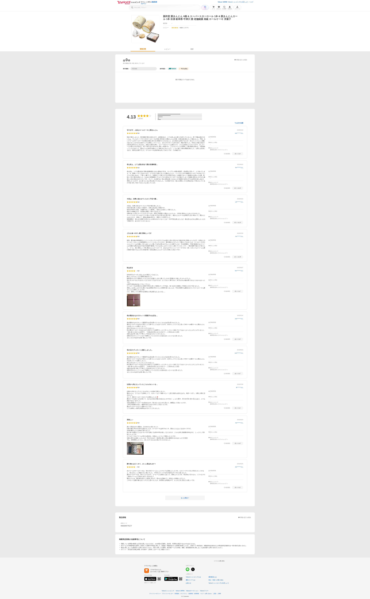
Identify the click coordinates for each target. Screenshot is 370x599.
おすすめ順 (239, 123)
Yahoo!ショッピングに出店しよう (238, 2)
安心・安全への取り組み (216, 580)
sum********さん (239, 353)
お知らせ (188, 583)
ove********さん (239, 318)
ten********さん (239, 167)
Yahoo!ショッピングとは (193, 577)
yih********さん (239, 202)
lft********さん (239, 387)
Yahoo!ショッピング (168, 590)
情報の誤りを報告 (245, 517)
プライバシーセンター (167, 593)
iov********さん (239, 236)
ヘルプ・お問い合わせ (206, 593)
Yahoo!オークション (192, 590)
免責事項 (190, 593)
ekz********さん (239, 467)
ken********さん (239, 270)
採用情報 (196, 593)
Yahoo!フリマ (204, 590)
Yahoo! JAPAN (222, 2)
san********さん (239, 133)
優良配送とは (213, 577)
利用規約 (177, 593)
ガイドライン (183, 593)
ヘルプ (251, 2)
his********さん (239, 423)
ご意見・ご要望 (217, 593)
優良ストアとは (190, 580)
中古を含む (184, 68)
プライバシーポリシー (155, 593)
